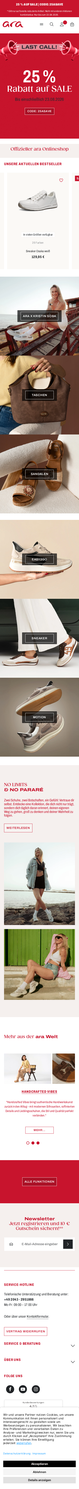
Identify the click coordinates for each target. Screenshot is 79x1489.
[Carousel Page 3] (38, 1143)
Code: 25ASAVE (39, 111)
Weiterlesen (18, 827)
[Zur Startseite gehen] (13, 24)
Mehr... (39, 1130)
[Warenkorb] (72, 24)
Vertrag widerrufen (25, 1331)
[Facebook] (10, 1389)
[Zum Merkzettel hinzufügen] (61, 180)
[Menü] (41, 24)
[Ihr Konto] (62, 24)
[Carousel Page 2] (32, 1143)
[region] (39, 215)
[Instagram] (36, 1389)
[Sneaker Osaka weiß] (38, 201)
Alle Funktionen (39, 1181)
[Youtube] (23, 1389)
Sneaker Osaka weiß (38, 251)
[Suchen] (52, 24)
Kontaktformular (38, 1316)
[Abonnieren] (68, 1244)
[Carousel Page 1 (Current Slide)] (27, 1143)
